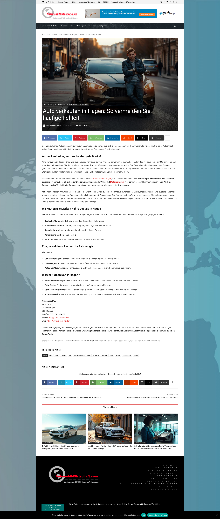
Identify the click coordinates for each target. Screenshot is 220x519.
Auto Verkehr (84, 104)
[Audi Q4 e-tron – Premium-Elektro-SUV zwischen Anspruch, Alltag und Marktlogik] (110, 429)
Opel (89, 355)
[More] (167, 138)
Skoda (118, 355)
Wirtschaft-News (54, 126)
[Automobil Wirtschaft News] (74, 475)
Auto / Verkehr (52, 34)
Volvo (136, 355)
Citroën (63, 355)
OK (143, 515)
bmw (56, 355)
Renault (105, 355)
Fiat (70, 355)
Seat (111, 355)
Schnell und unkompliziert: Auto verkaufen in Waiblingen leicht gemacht (71, 397)
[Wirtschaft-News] (44, 125)
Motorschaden (117, 182)
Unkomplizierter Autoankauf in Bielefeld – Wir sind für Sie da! (152, 397)
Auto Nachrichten (59, 104)
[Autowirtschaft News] (60, 13)
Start (43, 34)
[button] (175, 26)
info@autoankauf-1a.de (59, 317)
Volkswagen (127, 355)
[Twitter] (173, 2)
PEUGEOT (96, 355)
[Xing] (176, 2)
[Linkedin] (164, 2)
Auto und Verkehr (72, 104)
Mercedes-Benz (79, 355)
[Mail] (167, 2)
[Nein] (217, 515)
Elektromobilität (140, 443)
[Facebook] (158, 2)
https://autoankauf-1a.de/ (58, 321)
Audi (50, 355)
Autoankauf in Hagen (102, 178)
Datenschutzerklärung (158, 515)
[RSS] (170, 2)
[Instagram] (161, 2)
